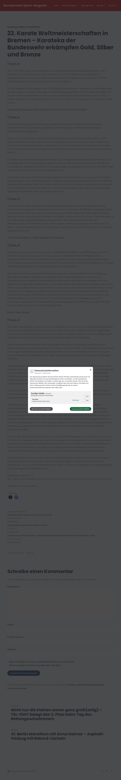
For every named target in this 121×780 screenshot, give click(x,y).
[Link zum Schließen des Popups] (90, 370)
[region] (60, 398)
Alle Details (75, 400)
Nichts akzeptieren (41, 409)
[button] (84, 396)
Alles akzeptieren (80, 409)
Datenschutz (46, 373)
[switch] (86, 396)
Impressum (38, 373)
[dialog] (60, 390)
